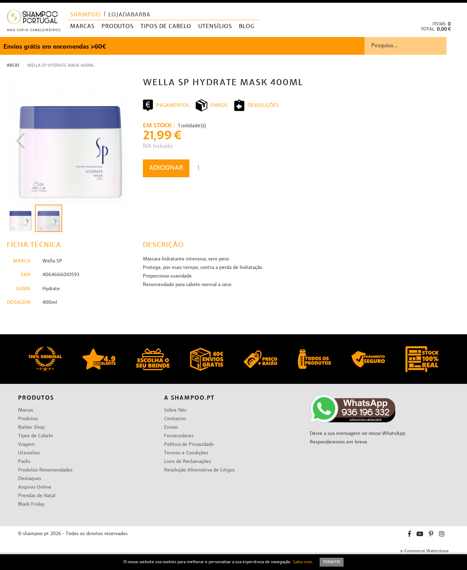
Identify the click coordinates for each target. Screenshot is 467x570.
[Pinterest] (431, 535)
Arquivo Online (34, 487)
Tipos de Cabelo (35, 436)
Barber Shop (31, 427)
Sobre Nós (175, 410)
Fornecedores (179, 436)
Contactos (175, 419)
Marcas (25, 410)
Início (13, 65)
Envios (171, 427)
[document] (233, 562)
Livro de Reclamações (187, 461)
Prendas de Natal (36, 496)
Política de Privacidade (189, 444)
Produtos (28, 419)
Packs (24, 461)
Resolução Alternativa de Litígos (199, 470)
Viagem (26, 444)
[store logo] (32, 18)
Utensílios (29, 453)
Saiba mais (302, 562)
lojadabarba (129, 15)
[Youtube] (419, 535)
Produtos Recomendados (45, 470)
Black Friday (31, 504)
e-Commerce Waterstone (424, 551)
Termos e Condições (186, 453)
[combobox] (415, 46)
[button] (456, 10)
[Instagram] (441, 535)
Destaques (29, 479)
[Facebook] (409, 535)
